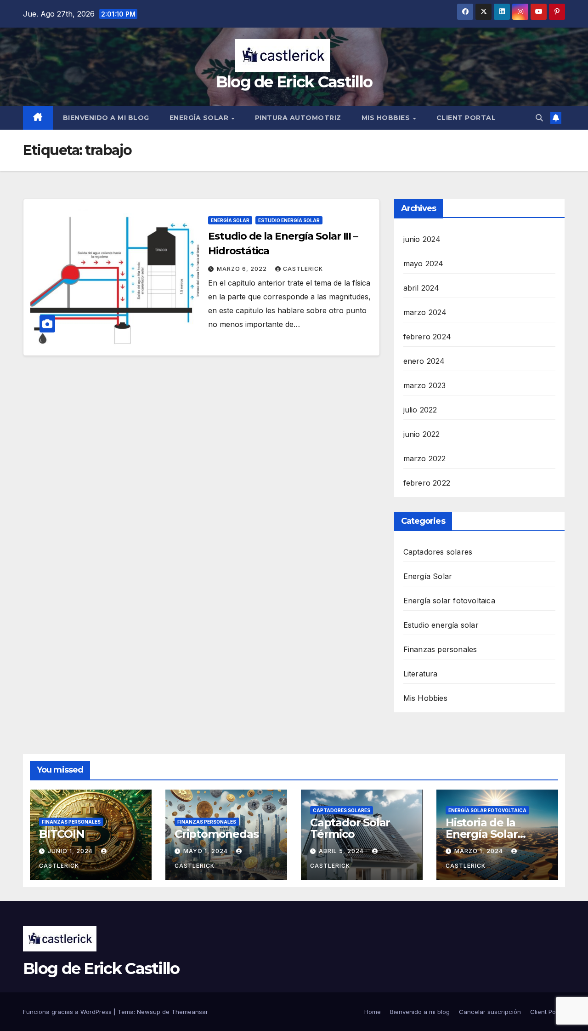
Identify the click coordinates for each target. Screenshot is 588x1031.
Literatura (420, 673)
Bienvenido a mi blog (106, 118)
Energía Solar (200, 118)
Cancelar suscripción (490, 1011)
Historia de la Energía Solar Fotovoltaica (481, 834)
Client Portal (466, 118)
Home (372, 1011)
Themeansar (189, 1011)
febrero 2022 (426, 482)
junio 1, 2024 (71, 851)
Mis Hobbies (387, 118)
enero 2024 (424, 361)
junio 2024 (422, 239)
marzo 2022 (424, 458)
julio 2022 (420, 409)
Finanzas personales (440, 649)
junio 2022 (421, 434)
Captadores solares (438, 551)
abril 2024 (421, 287)
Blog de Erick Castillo (294, 82)
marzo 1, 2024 (479, 851)
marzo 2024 (425, 312)
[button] (539, 117)
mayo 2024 (423, 263)
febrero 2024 (427, 336)
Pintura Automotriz (298, 118)
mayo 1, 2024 (206, 851)
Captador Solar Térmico (350, 828)
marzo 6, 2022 (243, 268)
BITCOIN (62, 834)
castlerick (303, 268)
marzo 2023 (424, 385)
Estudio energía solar (289, 220)
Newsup (148, 1011)
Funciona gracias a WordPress (68, 1011)
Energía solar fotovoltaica (449, 600)
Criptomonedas (216, 834)
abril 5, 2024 (342, 851)
